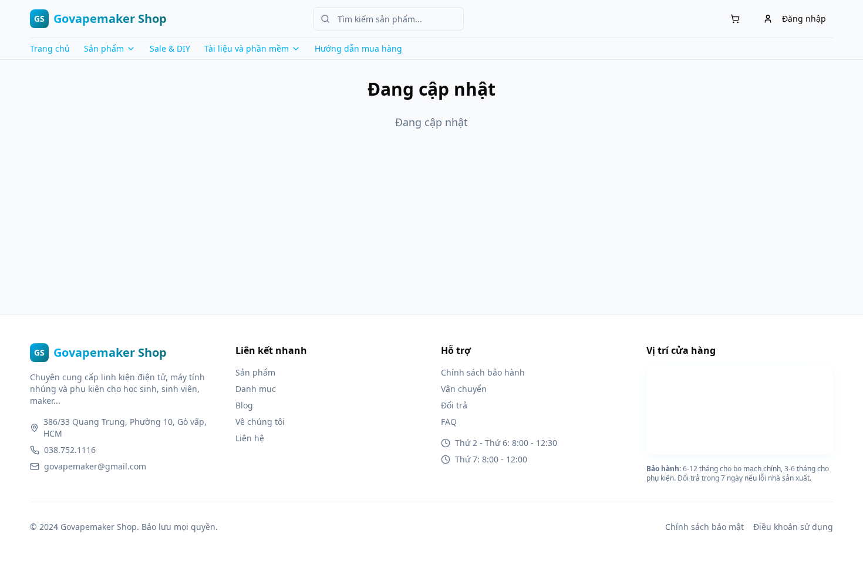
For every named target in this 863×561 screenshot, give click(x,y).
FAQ (449, 421)
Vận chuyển (464, 388)
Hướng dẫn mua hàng (358, 48)
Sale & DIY (170, 48)
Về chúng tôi (260, 421)
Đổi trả (454, 405)
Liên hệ (249, 438)
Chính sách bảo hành (483, 372)
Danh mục (255, 388)
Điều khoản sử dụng (793, 526)
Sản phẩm (255, 372)
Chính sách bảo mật (704, 526)
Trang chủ (50, 48)
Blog (244, 405)
